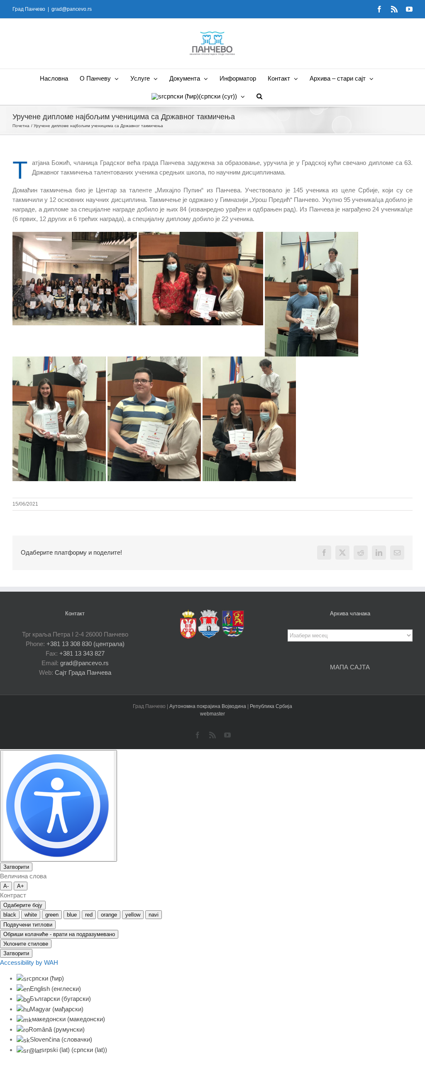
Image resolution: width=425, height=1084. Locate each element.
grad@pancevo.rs (71, 9)
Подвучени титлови (27, 925)
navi (154, 915)
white (30, 915)
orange (109, 915)
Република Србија (271, 706)
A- (6, 886)
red (89, 915)
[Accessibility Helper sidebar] (58, 806)
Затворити (16, 867)
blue (72, 915)
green (52, 915)
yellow (132, 915)
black (9, 915)
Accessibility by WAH (29, 962)
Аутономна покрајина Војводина (208, 706)
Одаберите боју (22, 905)
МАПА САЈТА (350, 667)
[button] (259, 96)
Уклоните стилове (25, 944)
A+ (20, 886)
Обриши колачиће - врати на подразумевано (59, 934)
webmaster (212, 714)
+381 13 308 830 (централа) (85, 643)
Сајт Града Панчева (83, 672)
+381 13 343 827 (82, 653)
